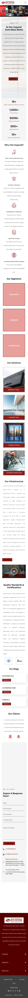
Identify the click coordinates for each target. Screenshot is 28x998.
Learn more (2, 14)
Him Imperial (16, 979)
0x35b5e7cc (6, 700)
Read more (6, 680)
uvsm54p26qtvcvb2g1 (9, 688)
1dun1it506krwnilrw (8, 676)
